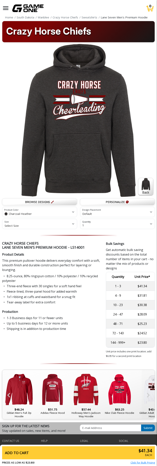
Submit (148, 428)
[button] (5, 8)
